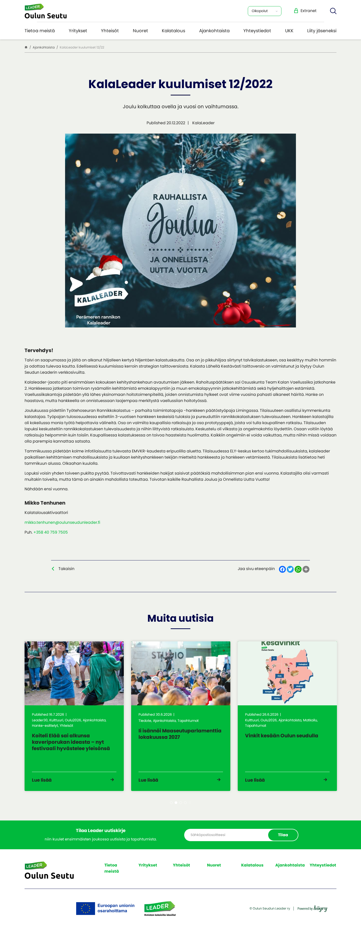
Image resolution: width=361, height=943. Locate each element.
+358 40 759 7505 (50, 532)
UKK (289, 31)
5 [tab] (190, 803)
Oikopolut (260, 10)
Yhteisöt (110, 31)
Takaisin (66, 569)
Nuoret (140, 31)
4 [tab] (185, 802)
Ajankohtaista (214, 31)
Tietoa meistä (40, 31)
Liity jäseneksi (321, 31)
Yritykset (78, 31)
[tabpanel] (74, 716)
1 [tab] (171, 802)
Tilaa (283, 835)
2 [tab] (176, 802)
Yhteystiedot (257, 31)
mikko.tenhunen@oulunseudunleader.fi (62, 522)
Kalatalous (173, 31)
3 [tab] (180, 802)
